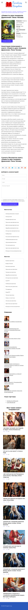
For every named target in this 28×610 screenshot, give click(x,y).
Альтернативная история (12, 213)
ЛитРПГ (8, 280)
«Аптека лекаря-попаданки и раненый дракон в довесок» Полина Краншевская (13, 365)
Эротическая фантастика (12, 248)
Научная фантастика (11, 242)
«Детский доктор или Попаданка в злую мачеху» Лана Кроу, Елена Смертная (13, 475)
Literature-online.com (12, 401)
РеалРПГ (8, 292)
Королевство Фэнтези (6, 11)
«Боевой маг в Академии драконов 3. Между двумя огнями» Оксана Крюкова (14, 570)
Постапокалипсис (10, 245)
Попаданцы (9, 289)
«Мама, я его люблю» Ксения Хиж (13, 321)
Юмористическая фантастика (13, 251)
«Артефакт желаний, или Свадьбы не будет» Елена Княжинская (13, 428)
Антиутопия (9, 216)
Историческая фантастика (12, 231)
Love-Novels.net (11, 402)
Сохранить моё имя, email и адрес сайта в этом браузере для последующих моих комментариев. (14, 200)
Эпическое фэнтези (11, 300)
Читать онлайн (7, 41)
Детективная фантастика (12, 225)
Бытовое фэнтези (10, 266)
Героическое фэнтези (11, 269)
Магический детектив (11, 286)
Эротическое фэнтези (11, 303)
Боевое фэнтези (10, 260)
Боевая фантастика (11, 219)
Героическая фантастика (12, 222)
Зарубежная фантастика (12, 228)
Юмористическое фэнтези (13, 306)
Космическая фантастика (12, 236)
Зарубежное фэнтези (11, 275)
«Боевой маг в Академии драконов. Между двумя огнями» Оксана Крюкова (13, 523)
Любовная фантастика (11, 239)
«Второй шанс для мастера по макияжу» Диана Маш (12, 547)
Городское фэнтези (11, 272)
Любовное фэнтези (21, 11)
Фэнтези (14, 11)
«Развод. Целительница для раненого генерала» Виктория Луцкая (12, 330)
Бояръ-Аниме (9, 263)
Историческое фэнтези (12, 278)
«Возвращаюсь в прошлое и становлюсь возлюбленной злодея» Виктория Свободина (13, 595)
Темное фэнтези (10, 295)
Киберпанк (9, 233)
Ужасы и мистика (10, 298)
